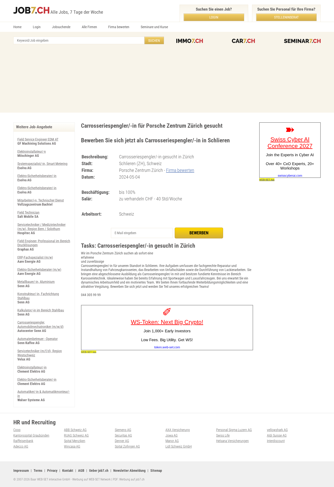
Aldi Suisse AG (277, 435)
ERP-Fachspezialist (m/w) (35, 257)
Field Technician (28, 212)
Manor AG (172, 441)
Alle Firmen (89, 27)
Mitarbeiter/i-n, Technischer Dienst (40, 200)
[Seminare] (302, 41)
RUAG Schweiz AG (76, 435)
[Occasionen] (243, 41)
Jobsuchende (61, 27)
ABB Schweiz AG (75, 430)
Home (17, 27)
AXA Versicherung (177, 430)
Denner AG (122, 441)
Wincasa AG (72, 446)
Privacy (52, 470)
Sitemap (156, 470)
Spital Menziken (74, 441)
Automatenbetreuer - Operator (37, 339)
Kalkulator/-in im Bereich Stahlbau (40, 310)
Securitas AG (123, 435)
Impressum (21, 470)
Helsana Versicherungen (232, 441)
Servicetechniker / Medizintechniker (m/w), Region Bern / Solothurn (41, 227)
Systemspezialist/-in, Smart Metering (42, 164)
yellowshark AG (277, 430)
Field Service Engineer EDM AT (37, 139)
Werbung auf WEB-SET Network (91, 479)
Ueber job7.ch (98, 470)
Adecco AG (20, 446)
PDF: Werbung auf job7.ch (129, 479)
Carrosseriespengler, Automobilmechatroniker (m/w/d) (40, 324)
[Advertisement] (167, 79)
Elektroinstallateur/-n (31, 151)
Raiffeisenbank (23, 441)
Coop (16, 430)
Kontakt (67, 470)
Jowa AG (171, 435)
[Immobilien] (189, 41)
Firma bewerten (118, 27)
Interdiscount (276, 441)
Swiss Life (223, 435)
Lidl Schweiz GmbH (178, 446)
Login (37, 27)
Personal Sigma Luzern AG (234, 430)
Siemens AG (123, 430)
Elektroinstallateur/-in (32, 367)
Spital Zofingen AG (127, 446)
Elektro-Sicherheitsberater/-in (36, 176)
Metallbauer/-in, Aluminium (36, 282)
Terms (38, 470)
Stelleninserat (286, 17)
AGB (81, 470)
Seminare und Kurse (154, 27)
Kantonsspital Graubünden (31, 435)
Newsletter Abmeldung (129, 470)
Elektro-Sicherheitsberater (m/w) (39, 270)
